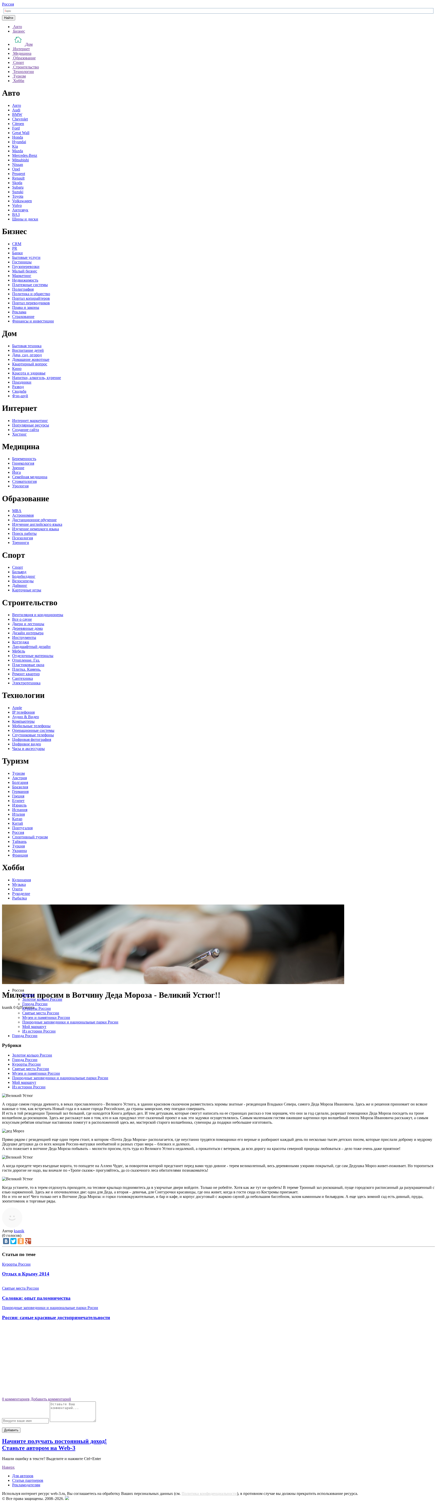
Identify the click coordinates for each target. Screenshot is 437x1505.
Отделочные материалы (32, 656)
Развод (18, 387)
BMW (17, 114)
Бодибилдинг (23, 576)
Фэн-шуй (20, 396)
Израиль (19, 805)
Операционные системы (33, 730)
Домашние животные (30, 359)
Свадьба (19, 391)
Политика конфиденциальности (209, 1493)
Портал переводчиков (31, 303)
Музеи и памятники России (46, 1017)
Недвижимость (25, 280)
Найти (8, 18)
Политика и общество (31, 294)
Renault (18, 178)
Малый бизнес (24, 271)
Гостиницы (22, 262)
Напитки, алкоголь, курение (36, 377)
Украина (19, 850)
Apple (17, 708)
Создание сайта (25, 430)
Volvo (17, 205)
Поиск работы (24, 533)
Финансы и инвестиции (33, 321)
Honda (17, 137)
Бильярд (19, 572)
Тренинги (20, 542)
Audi (16, 110)
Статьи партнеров (27, 1480)
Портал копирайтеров (31, 298)
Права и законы (25, 307)
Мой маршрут (34, 1026)
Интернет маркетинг (30, 420)
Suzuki (17, 192)
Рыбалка (19, 898)
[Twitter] (13, 1241)
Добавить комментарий (51, 1399)
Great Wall (20, 133)
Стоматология (24, 481)
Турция (18, 846)
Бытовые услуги (26, 257)
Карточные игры (26, 590)
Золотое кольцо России (42, 999)
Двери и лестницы (28, 624)
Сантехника (22, 678)
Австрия (19, 778)
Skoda (17, 183)
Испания (19, 810)
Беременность (24, 459)
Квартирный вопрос (29, 364)
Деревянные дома (27, 628)
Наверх (8, 1467)
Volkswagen (22, 201)
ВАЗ (16, 214)
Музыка (19, 884)
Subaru (18, 187)
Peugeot (18, 173)
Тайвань (19, 841)
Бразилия (20, 787)
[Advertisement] (218, 1360)
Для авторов (22, 1476)
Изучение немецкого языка (35, 529)
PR (14, 248)
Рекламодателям (26, 1485)
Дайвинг (19, 585)
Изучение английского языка (37, 524)
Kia (15, 146)
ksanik (19, 1231)
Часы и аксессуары (28, 748)
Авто (16, 105)
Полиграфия (23, 289)
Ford (16, 128)
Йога (16, 472)
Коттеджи (20, 642)
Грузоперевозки (25, 266)
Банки (17, 253)
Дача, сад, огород (27, 355)
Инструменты (24, 637)
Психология (22, 538)
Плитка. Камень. (26, 669)
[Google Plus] (28, 1241)
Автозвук (20, 210)
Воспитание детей (28, 350)
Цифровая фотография (31, 739)
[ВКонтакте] (6, 1241)
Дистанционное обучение (34, 520)
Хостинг (19, 434)
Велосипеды (23, 581)
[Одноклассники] (21, 1241)
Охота (17, 889)
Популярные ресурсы (30, 425)
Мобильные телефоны (31, 726)
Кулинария (21, 880)
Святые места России (40, 1013)
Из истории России (39, 1031)
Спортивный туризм (30, 837)
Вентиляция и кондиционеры (37, 615)
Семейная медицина (29, 477)
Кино (16, 368)
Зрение (18, 468)
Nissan (17, 164)
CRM (16, 244)
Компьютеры (23, 721)
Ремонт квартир (26, 674)
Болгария (20, 782)
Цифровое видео (26, 744)
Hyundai (19, 142)
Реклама (19, 312)
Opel (16, 169)
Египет (18, 800)
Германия (20, 791)
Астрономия (23, 515)
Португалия (22, 828)
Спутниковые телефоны (33, 735)
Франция (20, 855)
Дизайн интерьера (27, 633)
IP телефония (23, 712)
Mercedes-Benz (24, 155)
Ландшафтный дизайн (31, 646)
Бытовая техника (26, 346)
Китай (17, 823)
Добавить (11, 1430)
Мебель (18, 651)
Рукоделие (21, 893)
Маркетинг (21, 275)
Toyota (17, 196)
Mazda (17, 151)
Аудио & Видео (25, 717)
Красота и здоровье (29, 373)
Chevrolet (20, 119)
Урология (20, 486)
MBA (16, 511)
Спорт (17, 567)
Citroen (18, 123)
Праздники (21, 382)
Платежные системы (30, 285)
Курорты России (36, 1008)
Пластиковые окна (28, 665)
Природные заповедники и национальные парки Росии (70, 1022)
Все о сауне (22, 619)
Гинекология (23, 463)
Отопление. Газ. (26, 660)
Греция (18, 796)
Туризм (18, 773)
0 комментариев (16, 1399)
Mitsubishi (20, 160)
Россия (8, 4)
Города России (35, 1004)
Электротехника (26, 683)
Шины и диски (25, 219)
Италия (18, 814)
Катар (17, 819)
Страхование (23, 316)
